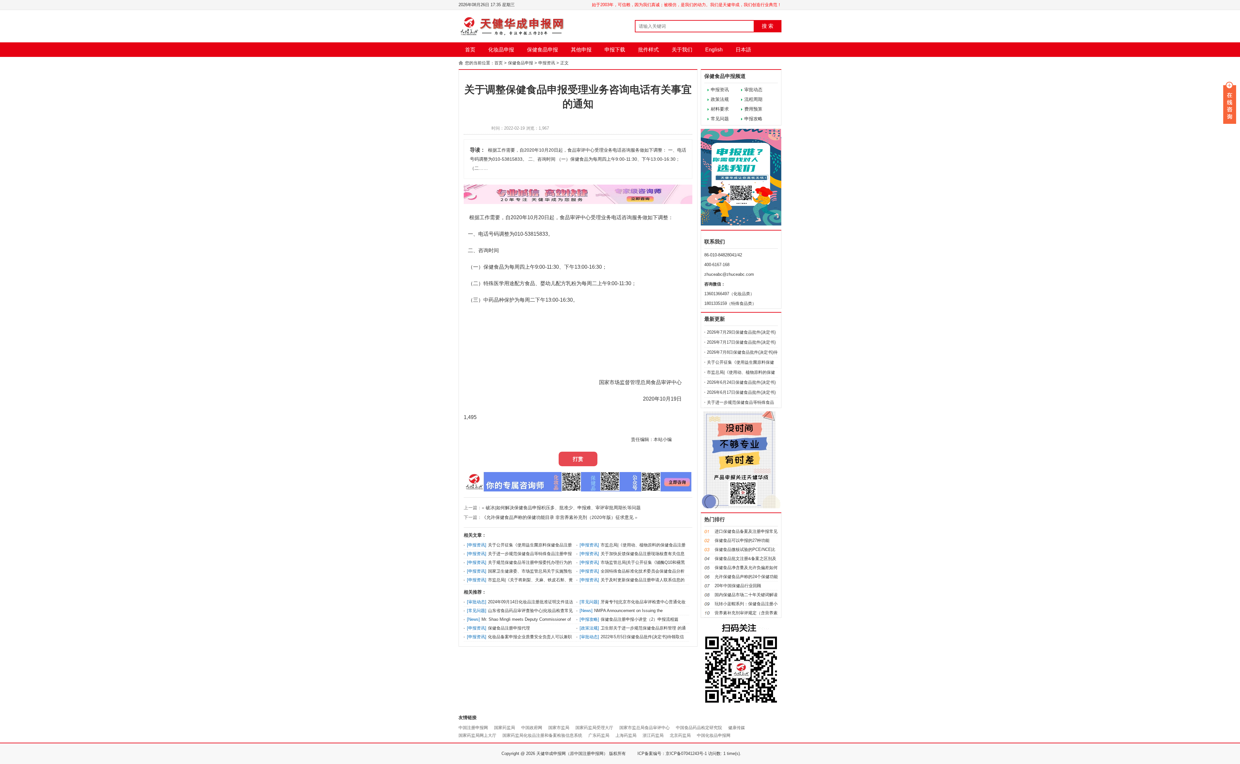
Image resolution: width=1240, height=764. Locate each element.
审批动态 (753, 89)
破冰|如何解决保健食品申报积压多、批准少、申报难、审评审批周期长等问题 (563, 507)
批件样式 (648, 49)
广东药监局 (598, 735)
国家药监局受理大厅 (594, 727)
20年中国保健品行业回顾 (738, 585)
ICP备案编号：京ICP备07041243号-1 (672, 753)
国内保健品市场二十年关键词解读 (746, 594)
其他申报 (581, 49)
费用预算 (753, 109)
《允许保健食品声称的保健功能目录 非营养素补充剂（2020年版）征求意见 (558, 517)
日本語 (743, 49)
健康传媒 (736, 727)
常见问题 (720, 118)
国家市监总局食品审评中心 (644, 727)
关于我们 (682, 49)
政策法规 (720, 99)
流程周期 (753, 99)
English (714, 49)
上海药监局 (625, 735)
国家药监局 (504, 727)
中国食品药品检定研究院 (699, 727)
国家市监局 (558, 727)
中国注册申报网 (473, 727)
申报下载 (614, 49)
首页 (470, 49)
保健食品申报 (542, 49)
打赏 (578, 459)
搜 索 (767, 26)
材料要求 (720, 109)
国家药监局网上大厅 (477, 735)
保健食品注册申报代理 (509, 628)
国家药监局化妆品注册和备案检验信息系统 (542, 735)
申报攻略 (753, 118)
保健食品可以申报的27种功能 (742, 540)
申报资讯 (546, 62)
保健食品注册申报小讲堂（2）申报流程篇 (639, 619)
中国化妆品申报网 (713, 735)
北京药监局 (680, 735)
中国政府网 (531, 727)
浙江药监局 (653, 735)
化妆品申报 (501, 49)
